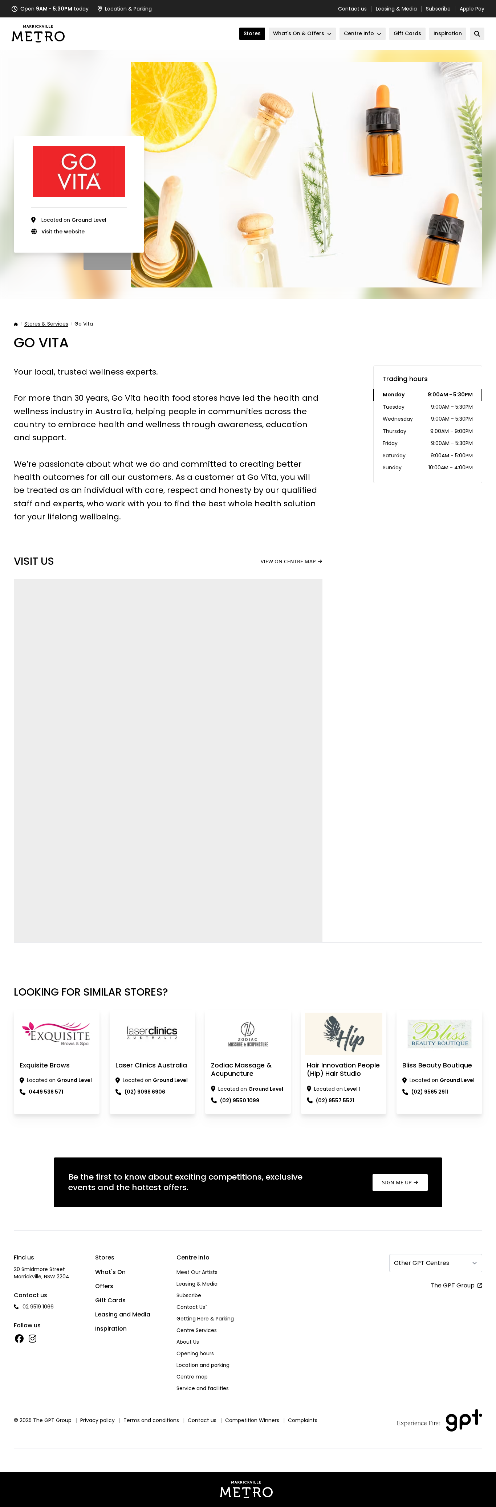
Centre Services (196, 1330)
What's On (110, 1272)
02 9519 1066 (38, 1306)
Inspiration (111, 1328)
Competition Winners (252, 1420)
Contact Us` (191, 1307)
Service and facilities (202, 1388)
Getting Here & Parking (205, 1318)
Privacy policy (97, 1420)
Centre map (192, 1376)
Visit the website (63, 231)
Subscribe (438, 8)
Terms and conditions (151, 1420)
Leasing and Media (122, 1314)
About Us (187, 1341)
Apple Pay (472, 8)
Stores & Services (46, 324)
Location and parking (202, 1365)
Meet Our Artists (196, 1272)
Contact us (352, 8)
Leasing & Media (396, 8)
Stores (104, 1257)
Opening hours (195, 1353)
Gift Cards (110, 1300)
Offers (104, 1286)
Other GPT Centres (421, 1263)
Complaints (302, 1420)
